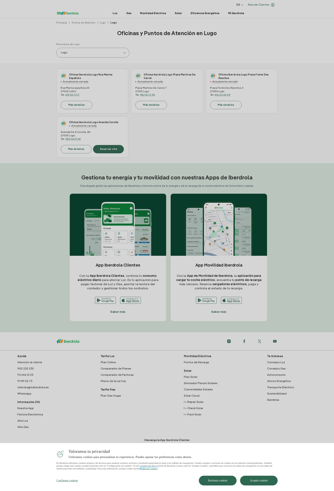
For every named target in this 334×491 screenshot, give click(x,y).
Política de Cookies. (149, 469)
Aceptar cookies (259, 480)
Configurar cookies (67, 480)
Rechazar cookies (217, 480)
